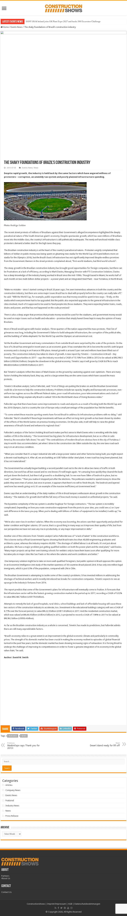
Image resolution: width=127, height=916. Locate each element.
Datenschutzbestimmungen (87, 904)
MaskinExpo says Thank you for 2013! (23, 745)
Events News (16, 27)
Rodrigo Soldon (18, 225)
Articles (8, 785)
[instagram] (71, 908)
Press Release (11, 816)
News (36, 168)
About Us (5, 878)
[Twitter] (61, 908)
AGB (70, 904)
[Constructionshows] (63, 8)
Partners (5, 876)
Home (6, 27)
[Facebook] (58, 908)
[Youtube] (68, 908)
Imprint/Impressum (56, 904)
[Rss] (55, 908)
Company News (12, 790)
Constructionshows (36, 904)
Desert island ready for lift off (105, 744)
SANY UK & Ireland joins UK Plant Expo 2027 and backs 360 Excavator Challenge (63, 21)
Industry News (12, 805)
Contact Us (6, 892)
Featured (13, 736)
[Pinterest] (65, 908)
